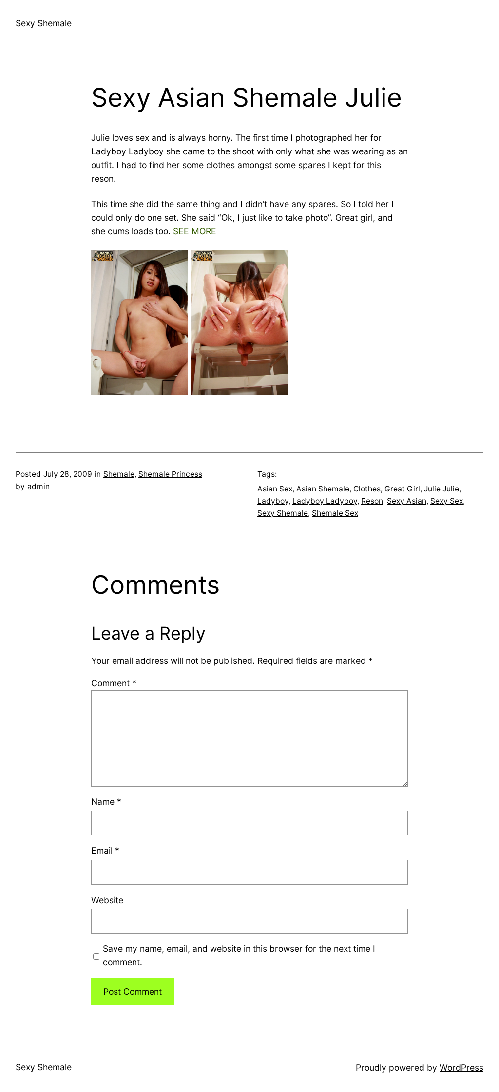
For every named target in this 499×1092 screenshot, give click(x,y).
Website (107, 900)
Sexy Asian (406, 501)
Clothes (367, 488)
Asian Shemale (322, 488)
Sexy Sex (446, 501)
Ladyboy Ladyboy (324, 501)
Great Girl (402, 488)
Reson (372, 501)
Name (106, 801)
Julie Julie (441, 488)
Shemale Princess (170, 474)
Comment (113, 683)
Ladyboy (272, 501)
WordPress (461, 1067)
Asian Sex (274, 488)
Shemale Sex (335, 513)
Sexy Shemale (44, 23)
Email (105, 851)
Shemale (118, 474)
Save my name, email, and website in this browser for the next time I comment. (239, 955)
